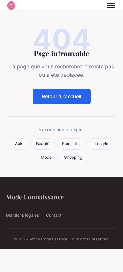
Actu (19, 143)
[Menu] (111, 5)
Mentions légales (22, 215)
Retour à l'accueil (61, 96)
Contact (53, 215)
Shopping (73, 157)
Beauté (43, 143)
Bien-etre (71, 143)
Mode (46, 157)
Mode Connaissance (35, 197)
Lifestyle (100, 143)
